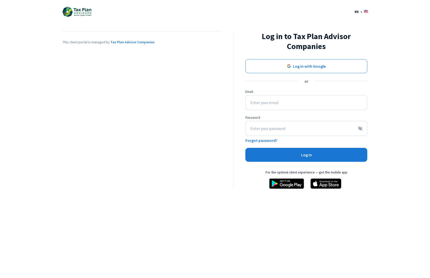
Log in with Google (309, 66)
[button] (361, 11)
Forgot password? (261, 140)
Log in (306, 154)
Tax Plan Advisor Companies (132, 42)
